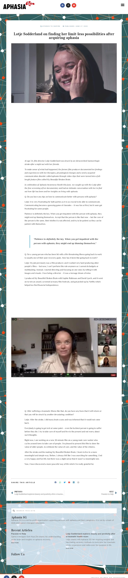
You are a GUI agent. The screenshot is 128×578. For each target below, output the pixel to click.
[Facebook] (62, 5)
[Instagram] (68, 5)
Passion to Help (18, 534)
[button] (123, 5)
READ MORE (15, 543)
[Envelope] (74, 5)
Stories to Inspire (51, 26)
